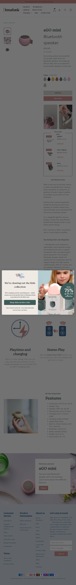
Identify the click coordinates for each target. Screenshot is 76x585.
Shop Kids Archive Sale (20, 302)
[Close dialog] (71, 272)
